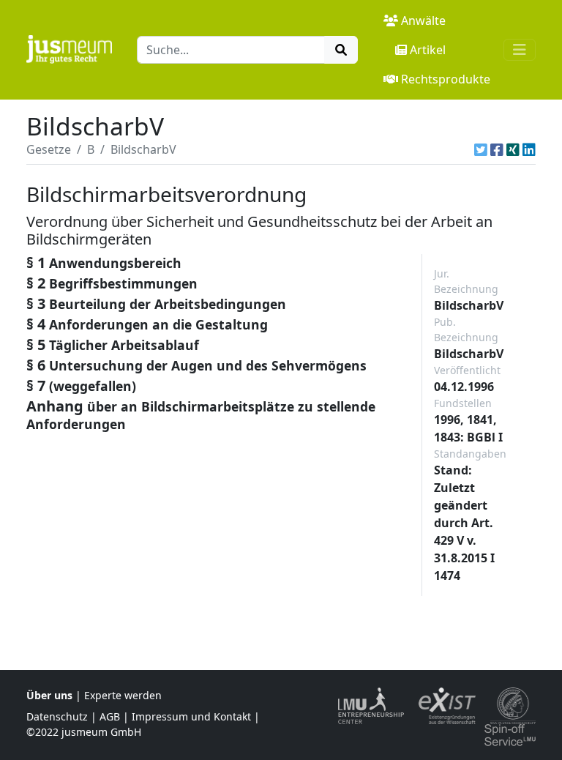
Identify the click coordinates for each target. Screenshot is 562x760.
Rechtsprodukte (445, 79)
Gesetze (48, 149)
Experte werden (123, 695)
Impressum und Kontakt (191, 716)
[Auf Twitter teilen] (480, 149)
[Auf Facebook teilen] (496, 149)
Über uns (49, 695)
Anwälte (423, 20)
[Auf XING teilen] (513, 149)
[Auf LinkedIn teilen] (529, 149)
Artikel (428, 50)
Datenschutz (57, 716)
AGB (110, 716)
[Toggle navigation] (519, 50)
